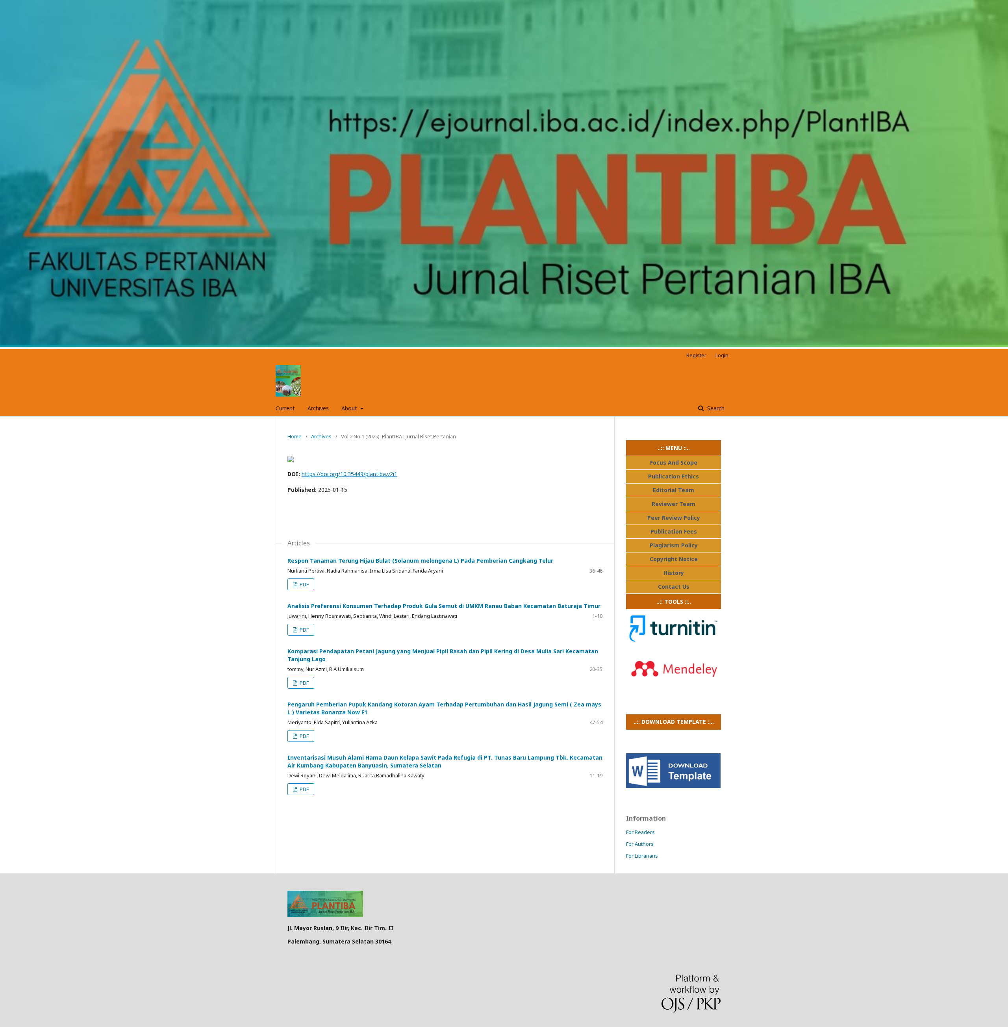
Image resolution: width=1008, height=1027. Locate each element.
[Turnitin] (673, 645)
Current (285, 408)
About (350, 408)
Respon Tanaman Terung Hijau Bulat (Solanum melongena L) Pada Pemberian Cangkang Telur (420, 560)
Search (715, 408)
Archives (318, 408)
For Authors (640, 843)
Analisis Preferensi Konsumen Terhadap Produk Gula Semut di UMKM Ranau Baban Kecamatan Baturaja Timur (443, 606)
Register (696, 355)
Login (721, 355)
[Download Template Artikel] (673, 786)
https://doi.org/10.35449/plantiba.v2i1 (349, 474)
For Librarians (642, 855)
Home (294, 436)
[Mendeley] (673, 686)
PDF (303, 584)
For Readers (640, 832)
